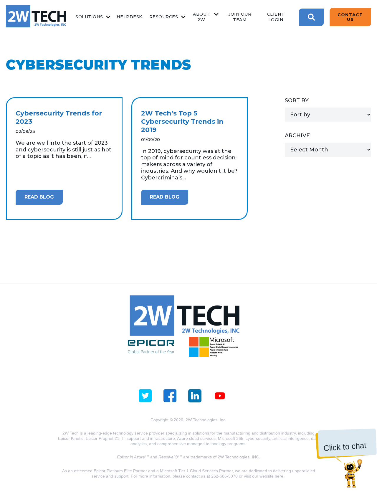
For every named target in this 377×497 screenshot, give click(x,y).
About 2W (201, 16)
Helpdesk (129, 16)
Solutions (89, 16)
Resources (163, 16)
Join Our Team (239, 16)
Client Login (276, 16)
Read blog (39, 197)
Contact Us (350, 17)
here (279, 476)
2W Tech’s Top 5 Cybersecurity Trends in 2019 (182, 121)
